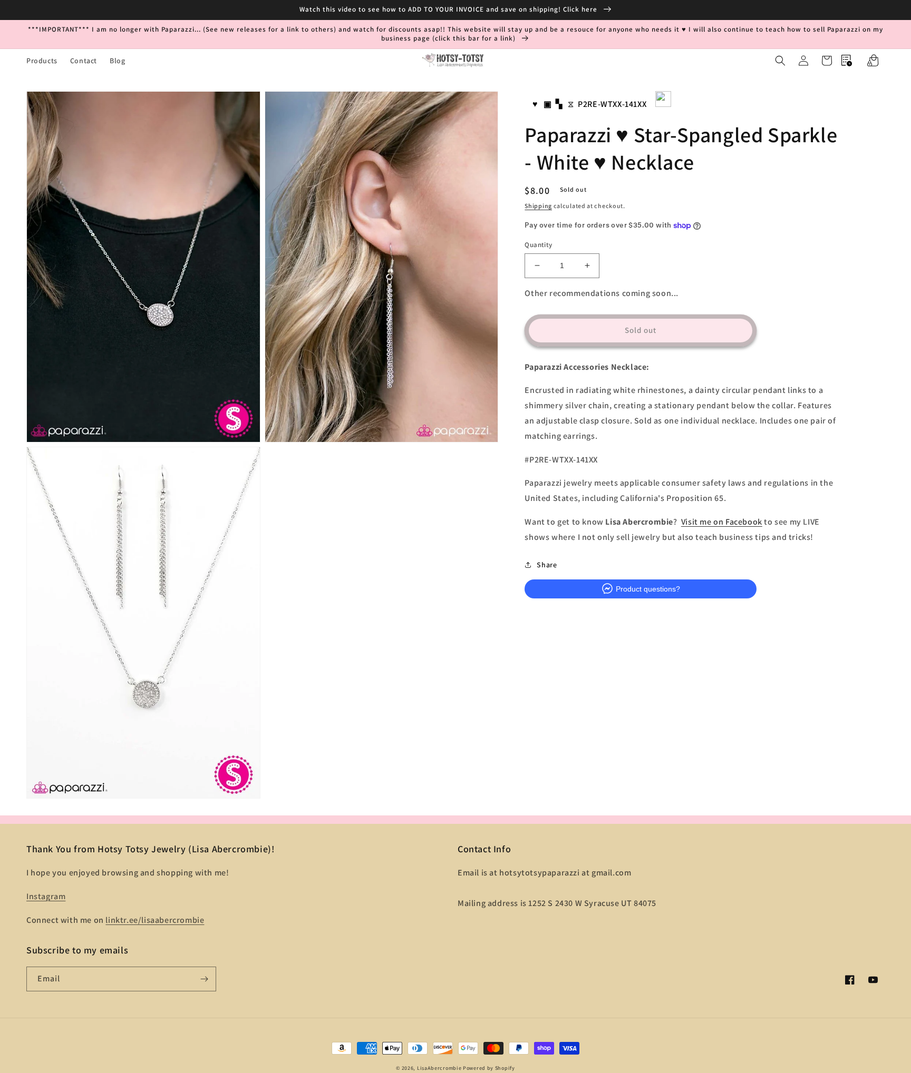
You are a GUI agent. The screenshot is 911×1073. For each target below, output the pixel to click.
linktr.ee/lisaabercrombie (154, 920)
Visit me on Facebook (721, 521)
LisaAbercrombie (439, 1068)
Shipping (538, 205)
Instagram (45, 896)
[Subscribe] (204, 979)
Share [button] (547, 564)
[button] (780, 60)
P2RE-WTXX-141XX (612, 104)
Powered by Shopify (489, 1068)
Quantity (538, 244)
